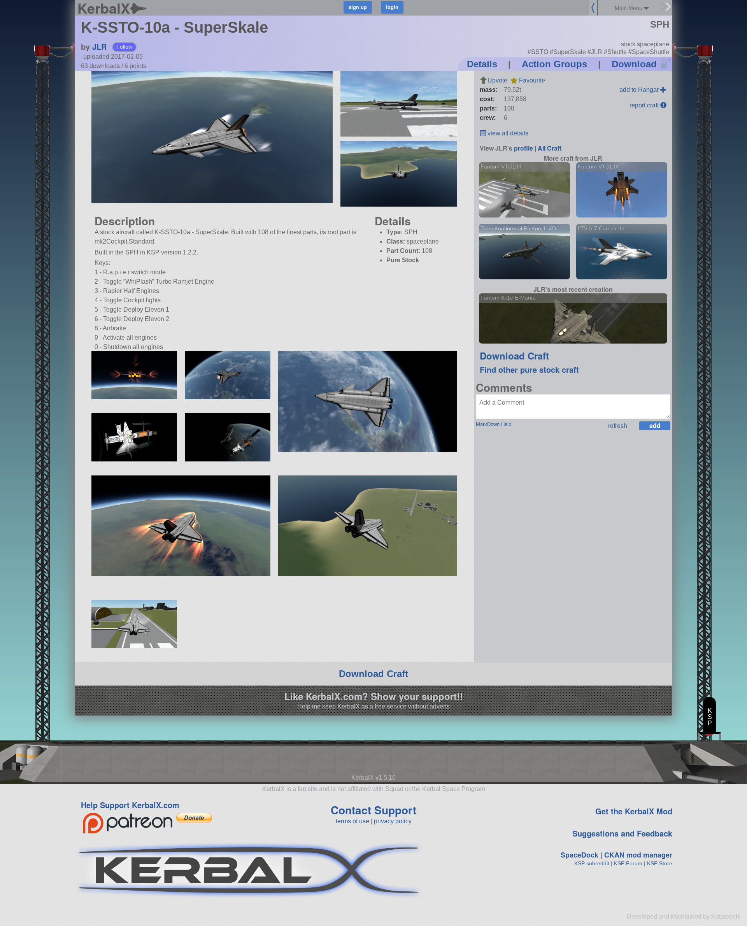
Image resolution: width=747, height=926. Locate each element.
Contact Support (373, 810)
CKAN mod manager (638, 855)
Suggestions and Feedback (622, 833)
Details (482, 64)
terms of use (352, 821)
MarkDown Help (493, 424)
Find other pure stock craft (529, 369)
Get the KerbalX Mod (633, 811)
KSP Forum (628, 863)
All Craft (549, 148)
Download (634, 64)
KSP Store (659, 863)
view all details (507, 133)
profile (523, 148)
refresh (617, 426)
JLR (99, 46)
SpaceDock (579, 855)
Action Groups (554, 64)
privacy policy (393, 821)
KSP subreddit (591, 863)
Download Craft (514, 355)
